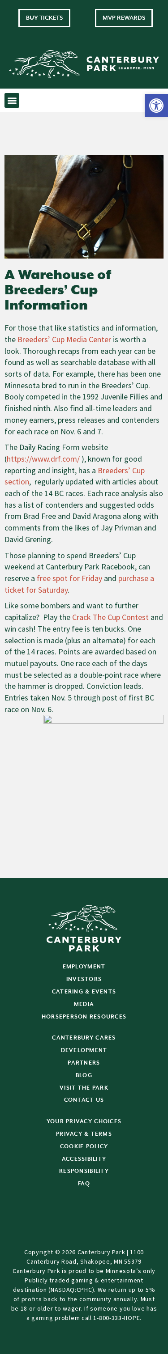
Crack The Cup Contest (110, 617)
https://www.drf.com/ (43, 459)
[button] (156, 105)
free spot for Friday (69, 578)
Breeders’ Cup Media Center (64, 339)
